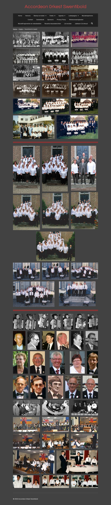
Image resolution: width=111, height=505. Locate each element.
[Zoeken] (92, 23)
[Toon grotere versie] (26, 39)
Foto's (21, 29)
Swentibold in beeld (31, 29)
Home (15, 29)
